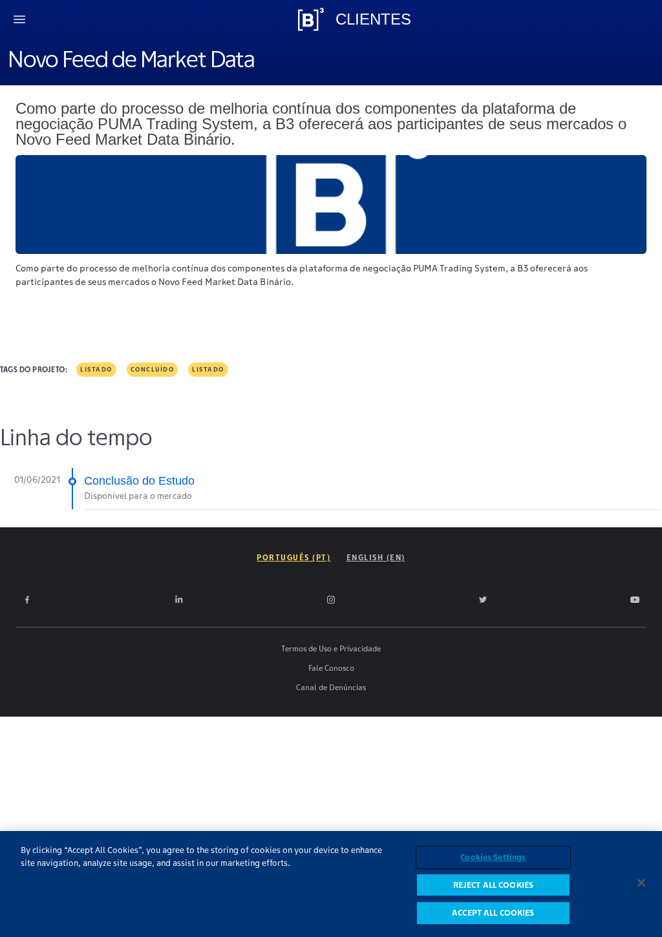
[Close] (641, 883)
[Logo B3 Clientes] (311, 19)
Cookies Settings (493, 857)
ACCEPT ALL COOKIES (493, 912)
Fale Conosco (331, 668)
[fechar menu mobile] (19, 19)
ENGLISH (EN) (376, 557)
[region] (331, 884)
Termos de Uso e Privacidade (331, 648)
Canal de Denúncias (331, 687)
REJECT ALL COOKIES (493, 884)
